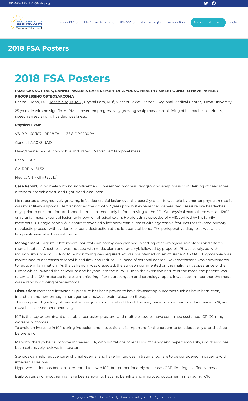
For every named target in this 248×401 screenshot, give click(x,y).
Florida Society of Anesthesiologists (122, 397)
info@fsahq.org (39, 3)
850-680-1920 (17, 3)
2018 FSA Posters (62, 78)
